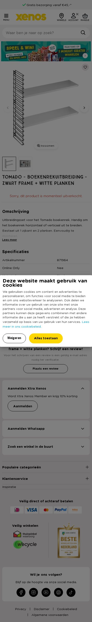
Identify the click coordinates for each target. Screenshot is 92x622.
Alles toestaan (46, 338)
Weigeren (14, 338)
